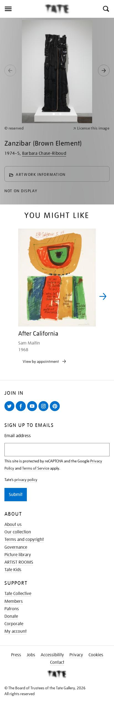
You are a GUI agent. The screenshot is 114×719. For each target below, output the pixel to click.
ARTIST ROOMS (18, 562)
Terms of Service (35, 468)
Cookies (96, 655)
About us (13, 524)
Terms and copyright (24, 539)
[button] (105, 9)
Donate (11, 616)
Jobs (31, 655)
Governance (15, 547)
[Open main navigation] (22, 9)
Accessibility (52, 655)
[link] (36, 128)
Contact (57, 662)
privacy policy (25, 479)
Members (13, 601)
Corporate (13, 624)
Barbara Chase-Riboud (44, 153)
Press (16, 655)
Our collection (17, 532)
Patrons (11, 609)
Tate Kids (12, 570)
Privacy (76, 655)
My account (15, 631)
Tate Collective (17, 593)
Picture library (17, 555)
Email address (17, 436)
